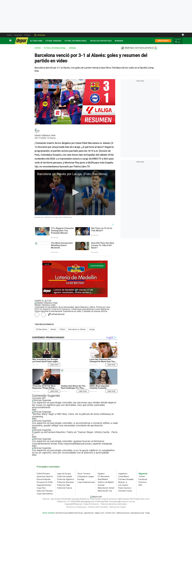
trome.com (110, 513)
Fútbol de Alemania (65, 482)
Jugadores (122, 473)
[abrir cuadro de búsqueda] (183, 35)
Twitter (142, 476)
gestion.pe (89, 513)
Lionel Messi (123, 476)
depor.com (99, 513)
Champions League (85, 476)
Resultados (163, 41)
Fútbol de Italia (63, 485)
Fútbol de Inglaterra (65, 479)
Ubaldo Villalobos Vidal (45, 135)
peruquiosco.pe (137, 513)
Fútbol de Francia (64, 488)
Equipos (101, 473)
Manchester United (106, 488)
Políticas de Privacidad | (98, 507)
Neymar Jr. (122, 482)
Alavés (53, 329)
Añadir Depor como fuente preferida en (139, 48)
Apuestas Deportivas (101, 41)
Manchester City (105, 491)
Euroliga (80, 479)
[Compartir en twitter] (43, 314)
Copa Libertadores (45, 494)
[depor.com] (21, 40)
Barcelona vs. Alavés (77, 329)
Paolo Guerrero (124, 488)
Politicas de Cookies (117, 507)
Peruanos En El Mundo (46, 482)
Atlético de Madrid (106, 482)
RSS (140, 485)
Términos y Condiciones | (76, 507)
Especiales (18, 35)
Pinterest (143, 482)
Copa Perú (41, 488)
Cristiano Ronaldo (126, 479)
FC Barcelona (41, 329)
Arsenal (101, 485)
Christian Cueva (125, 491)
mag (148, 513)
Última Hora (36, 41)
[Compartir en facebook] (37, 314)
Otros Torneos (83, 473)
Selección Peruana (45, 491)
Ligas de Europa (64, 473)
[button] (178, 42)
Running (119, 41)
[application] (75, 192)
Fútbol (62, 329)
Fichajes (27, 35)
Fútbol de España (64, 476)
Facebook (143, 479)
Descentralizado (44, 479)
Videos (9, 35)
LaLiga (92, 329)
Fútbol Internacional (76, 41)
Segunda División (44, 485)
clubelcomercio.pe (75, 513)
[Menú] (10, 40)
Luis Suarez (123, 485)
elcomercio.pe (61, 513)
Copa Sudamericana (86, 482)
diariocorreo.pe (123, 513)
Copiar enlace (58, 314)
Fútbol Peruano (53, 41)
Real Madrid (103, 479)
